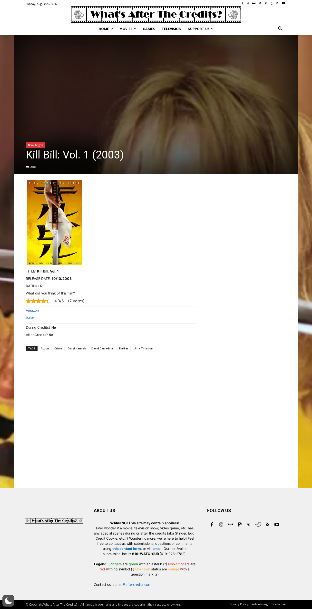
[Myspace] (230, 525)
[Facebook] (211, 525)
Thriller (123, 348)
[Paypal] (239, 525)
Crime (58, 348)
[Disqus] (110, 427)
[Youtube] (276, 525)
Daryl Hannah (77, 348)
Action (45, 348)
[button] (280, 29)
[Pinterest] (249, 525)
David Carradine (102, 348)
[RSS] (267, 525)
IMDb (30, 318)
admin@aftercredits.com (132, 584)
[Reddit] (258, 525)
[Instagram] (221, 525)
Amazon (32, 310)
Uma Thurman (144, 348)
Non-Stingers (35, 145)
